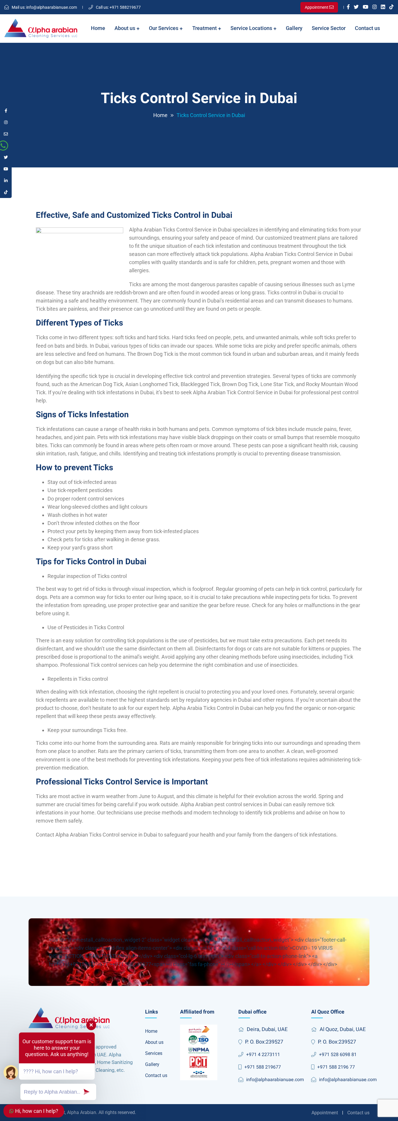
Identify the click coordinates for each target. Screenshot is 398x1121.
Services (153, 1053)
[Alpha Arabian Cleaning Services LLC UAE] (40, 28)
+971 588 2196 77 (336, 1067)
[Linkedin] (383, 7)
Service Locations (251, 28)
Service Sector (329, 28)
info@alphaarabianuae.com (44, 7)
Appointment (324, 1113)
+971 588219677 (118, 7)
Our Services (164, 28)
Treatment (205, 28)
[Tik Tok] (391, 7)
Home (98, 28)
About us (125, 28)
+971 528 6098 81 (338, 1054)
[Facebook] (348, 7)
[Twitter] (356, 7)
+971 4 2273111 (263, 1054)
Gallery (294, 28)
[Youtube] (365, 7)
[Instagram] (374, 7)
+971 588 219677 (262, 1067)
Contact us (367, 28)
